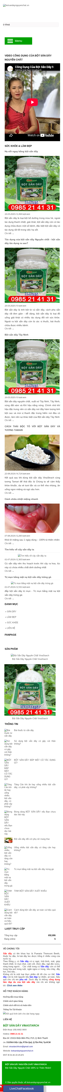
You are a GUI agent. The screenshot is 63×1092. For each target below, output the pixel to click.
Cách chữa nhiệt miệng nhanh (21, 499)
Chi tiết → (9, 233)
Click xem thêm (14, 985)
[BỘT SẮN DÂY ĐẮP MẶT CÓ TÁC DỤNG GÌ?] (8, 770)
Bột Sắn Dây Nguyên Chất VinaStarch (30, 659)
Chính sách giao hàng (13, 1001)
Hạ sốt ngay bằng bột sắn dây (21, 151)
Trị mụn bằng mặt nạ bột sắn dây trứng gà (28, 577)
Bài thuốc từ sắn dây (24, 730)
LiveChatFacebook (22, 1088)
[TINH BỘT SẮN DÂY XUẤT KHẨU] (8, 898)
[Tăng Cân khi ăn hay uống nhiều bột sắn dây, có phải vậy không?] (8, 795)
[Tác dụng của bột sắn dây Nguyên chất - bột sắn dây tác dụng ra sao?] (32, 276)
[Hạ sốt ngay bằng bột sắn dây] (32, 184)
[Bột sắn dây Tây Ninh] (32, 367)
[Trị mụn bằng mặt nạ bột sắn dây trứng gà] (32, 583)
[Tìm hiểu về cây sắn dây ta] (32, 556)
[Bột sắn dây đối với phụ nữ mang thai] (8, 841)
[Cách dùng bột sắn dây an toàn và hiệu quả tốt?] (8, 917)
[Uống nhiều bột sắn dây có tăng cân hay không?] (8, 855)
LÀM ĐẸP (10, 617)
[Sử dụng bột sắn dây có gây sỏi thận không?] (8, 748)
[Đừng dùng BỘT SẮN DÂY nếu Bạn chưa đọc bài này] (8, 822)
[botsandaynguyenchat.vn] (31, 5)
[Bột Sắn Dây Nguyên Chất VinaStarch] (30, 655)
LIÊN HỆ (10, 628)
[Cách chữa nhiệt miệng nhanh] (32, 519)
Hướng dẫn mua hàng (13, 997)
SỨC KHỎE (11, 622)
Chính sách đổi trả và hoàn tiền (17, 1005)
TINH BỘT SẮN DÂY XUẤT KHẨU (30, 891)
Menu (18, 41)
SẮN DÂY (10, 611)
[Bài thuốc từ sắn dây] (8, 733)
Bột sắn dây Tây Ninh (16, 334)
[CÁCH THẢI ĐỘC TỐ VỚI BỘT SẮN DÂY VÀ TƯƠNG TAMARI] (32, 453)
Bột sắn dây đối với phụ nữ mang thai (32, 839)
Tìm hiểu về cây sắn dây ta (19, 549)
